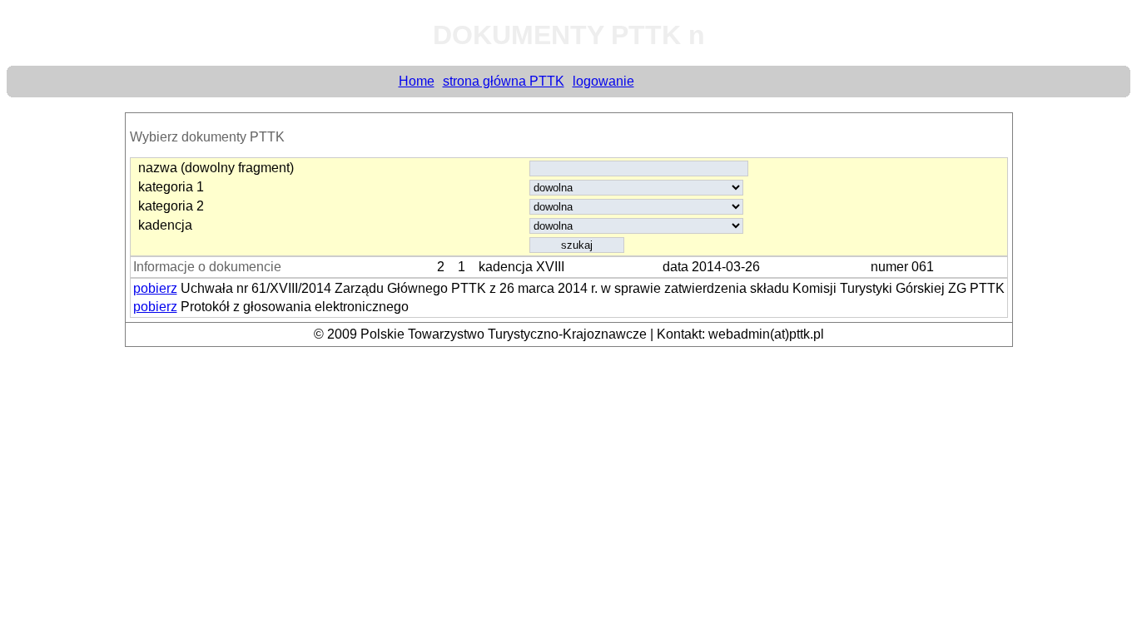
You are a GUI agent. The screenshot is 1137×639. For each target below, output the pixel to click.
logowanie (603, 81)
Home (416, 81)
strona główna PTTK (503, 81)
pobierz (155, 288)
